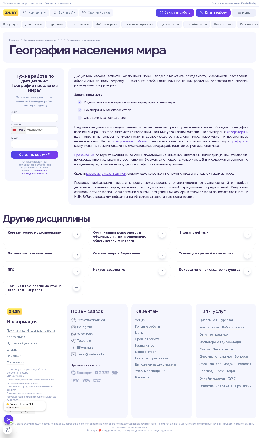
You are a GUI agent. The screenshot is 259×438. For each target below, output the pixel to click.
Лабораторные (106, 24)
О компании (15, 362)
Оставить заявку (32, 154)
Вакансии (14, 356)
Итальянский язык (193, 232)
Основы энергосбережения (116, 253)
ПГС (11, 270)
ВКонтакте (85, 347)
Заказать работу (177, 12)
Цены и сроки (223, 24)
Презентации (85, 155)
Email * (14, 138)
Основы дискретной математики (206, 253)
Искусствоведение (109, 270)
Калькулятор (144, 345)
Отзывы (12, 350)
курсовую (93, 173)
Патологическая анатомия (30, 253)
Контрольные (79, 24)
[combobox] (18, 130)
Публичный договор (15, 3)
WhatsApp (85, 334)
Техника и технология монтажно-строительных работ (35, 288)
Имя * (14, 111)
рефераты (240, 141)
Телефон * (17, 124)
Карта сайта (16, 337)
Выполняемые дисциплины (155, 364)
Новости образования (151, 358)
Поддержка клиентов (58, 3)
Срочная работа (147, 339)
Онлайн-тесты (196, 24)
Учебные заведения (150, 371)
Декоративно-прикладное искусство (210, 270)
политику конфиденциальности (34, 172)
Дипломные (33, 24)
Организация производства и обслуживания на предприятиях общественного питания (119, 236)
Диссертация (169, 24)
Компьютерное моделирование (34, 232)
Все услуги (10, 24)
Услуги (140, 320)
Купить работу (216, 12)
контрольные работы (130, 141)
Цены (139, 333)
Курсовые (56, 24)
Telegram (84, 340)
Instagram (84, 327)
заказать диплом (114, 173)
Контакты (36, 3)
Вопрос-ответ (145, 352)
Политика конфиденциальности (31, 330)
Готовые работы (147, 326)
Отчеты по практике (138, 24)
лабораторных (237, 132)
